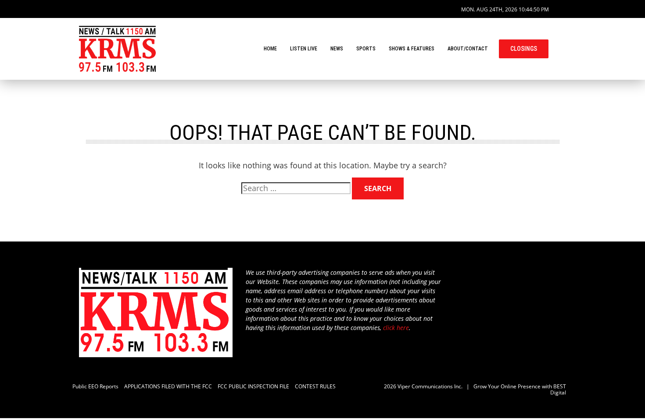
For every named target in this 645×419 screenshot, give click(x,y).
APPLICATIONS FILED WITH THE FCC (168, 386)
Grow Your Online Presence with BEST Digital (519, 389)
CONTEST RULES (315, 386)
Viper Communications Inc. (430, 386)
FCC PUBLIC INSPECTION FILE (253, 386)
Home (270, 49)
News (336, 49)
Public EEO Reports (95, 386)
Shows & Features (411, 49)
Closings (523, 48)
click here (396, 327)
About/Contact (468, 49)
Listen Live (303, 49)
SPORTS (366, 49)
